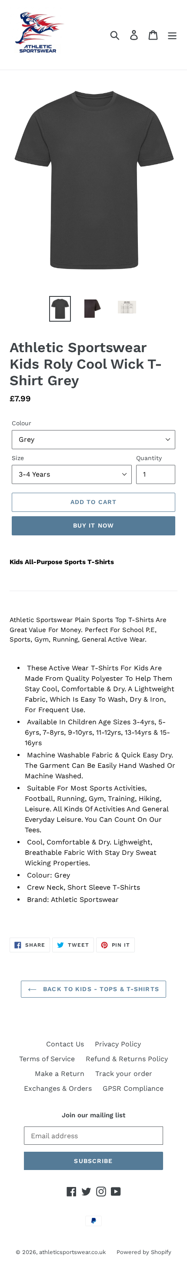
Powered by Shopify (144, 1252)
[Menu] (172, 35)
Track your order (123, 1073)
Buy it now (93, 525)
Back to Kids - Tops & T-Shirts (100, 988)
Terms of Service (47, 1059)
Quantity (149, 457)
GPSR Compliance (133, 1088)
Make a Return (59, 1073)
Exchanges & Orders (58, 1088)
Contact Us (65, 1044)
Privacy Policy (118, 1044)
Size (18, 457)
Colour (21, 423)
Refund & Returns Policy (127, 1059)
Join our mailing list (93, 1115)
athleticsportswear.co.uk (72, 1252)
